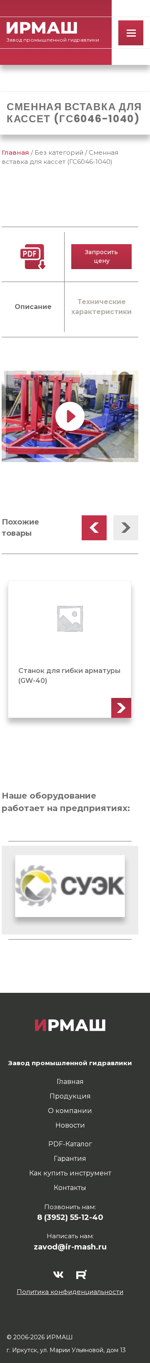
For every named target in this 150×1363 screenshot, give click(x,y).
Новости (70, 1125)
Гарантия (70, 1159)
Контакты (70, 1188)
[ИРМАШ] (42, 28)
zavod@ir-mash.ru (70, 1247)
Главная (15, 152)
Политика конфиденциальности (70, 1292)
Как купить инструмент (70, 1173)
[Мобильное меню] (130, 32)
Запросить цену (101, 256)
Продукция (70, 1096)
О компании (70, 1111)
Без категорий (59, 152)
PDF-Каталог (70, 1144)
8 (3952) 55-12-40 (70, 1217)
